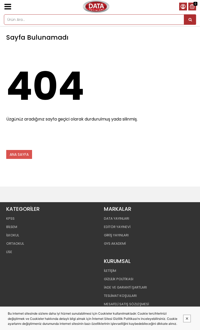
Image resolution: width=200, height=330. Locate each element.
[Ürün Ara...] (190, 19)
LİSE (9, 251)
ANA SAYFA (19, 154)
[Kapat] (187, 318)
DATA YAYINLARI (116, 218)
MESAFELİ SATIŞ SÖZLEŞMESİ (126, 304)
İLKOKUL (12, 235)
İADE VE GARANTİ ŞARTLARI (125, 287)
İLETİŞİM (110, 270)
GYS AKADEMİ (115, 243)
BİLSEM (11, 226)
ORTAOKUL (15, 243)
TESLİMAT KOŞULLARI (120, 295)
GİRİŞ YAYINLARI (116, 235)
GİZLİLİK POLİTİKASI (118, 279)
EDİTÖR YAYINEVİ (117, 226)
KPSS (10, 218)
